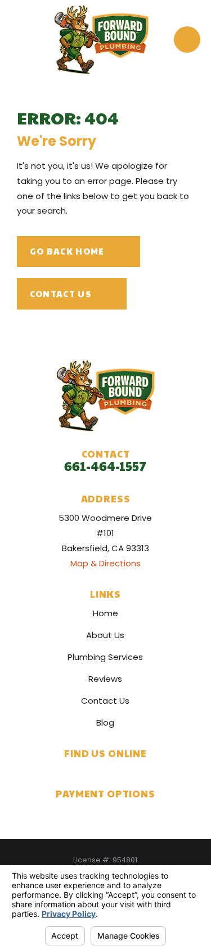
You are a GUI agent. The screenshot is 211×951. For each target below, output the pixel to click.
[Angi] (140, 772)
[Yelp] (117, 772)
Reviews (105, 679)
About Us (105, 635)
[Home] (101, 39)
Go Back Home (67, 251)
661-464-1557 (105, 465)
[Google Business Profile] (71, 772)
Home (105, 613)
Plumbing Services (105, 657)
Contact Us (61, 293)
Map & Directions (105, 563)
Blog (105, 722)
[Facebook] (94, 772)
